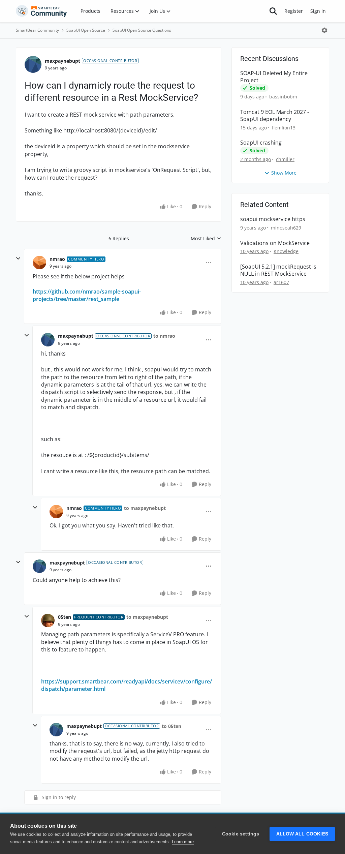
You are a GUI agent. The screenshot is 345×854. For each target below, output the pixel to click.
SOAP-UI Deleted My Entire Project (274, 77)
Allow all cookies (302, 833)
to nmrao (164, 336)
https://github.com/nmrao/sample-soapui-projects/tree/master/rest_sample (87, 295)
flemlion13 (283, 127)
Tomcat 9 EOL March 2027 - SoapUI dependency (274, 116)
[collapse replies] (18, 258)
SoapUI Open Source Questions (142, 30)
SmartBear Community (37, 30)
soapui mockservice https (272, 219)
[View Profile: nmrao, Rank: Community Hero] (39, 262)
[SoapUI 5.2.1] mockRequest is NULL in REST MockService (278, 270)
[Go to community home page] (41, 11)
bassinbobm (283, 96)
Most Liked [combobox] (206, 238)
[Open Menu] (324, 30)
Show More (283, 173)
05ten (64, 617)
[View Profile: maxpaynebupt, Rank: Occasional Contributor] (33, 64)
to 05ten (171, 726)
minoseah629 (286, 227)
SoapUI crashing (261, 142)
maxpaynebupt (62, 61)
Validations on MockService (275, 243)
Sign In (318, 11)
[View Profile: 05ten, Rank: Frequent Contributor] (48, 620)
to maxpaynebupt (145, 508)
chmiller (285, 159)
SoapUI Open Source (85, 30)
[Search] (273, 11)
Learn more (183, 841)
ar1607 (281, 282)
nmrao (57, 259)
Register (293, 11)
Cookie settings (240, 833)
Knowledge (286, 251)
